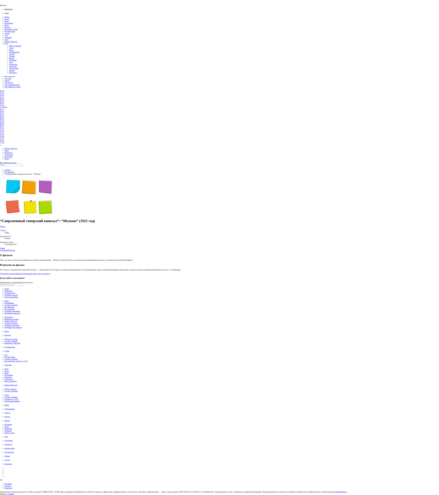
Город (7, 19)
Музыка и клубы (11, 29)
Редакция (8, 484)
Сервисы (8, 431)
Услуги (7, 460)
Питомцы (13, 60)
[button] (1, 145)
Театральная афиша (12, 401)
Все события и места (13, 87)
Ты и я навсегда (44, 274)
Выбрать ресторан (12, 319)
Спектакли (9, 155)
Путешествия (10, 31)
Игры (11, 50)
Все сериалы (9, 309)
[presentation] (1, 142)
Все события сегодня (8, 163)
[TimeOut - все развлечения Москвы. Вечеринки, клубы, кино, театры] (5, 3)
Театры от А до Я (11, 399)
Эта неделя (9, 83)
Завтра (7, 81)
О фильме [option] (4, 250)
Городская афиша (11, 297)
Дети (6, 40)
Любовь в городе (11, 295)
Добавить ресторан (12, 325)
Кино (7, 21)
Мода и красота (15, 46)
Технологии (14, 68)
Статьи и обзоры (11, 305)
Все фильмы (9, 172)
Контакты (13, 73)
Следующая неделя (12, 85)
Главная (8, 170)
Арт (6, 36)
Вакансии (8, 488)
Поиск (7, 17)
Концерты (8, 153)
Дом (10, 62)
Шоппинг (8, 429)
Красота (8, 27)
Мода (7, 25)
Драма (2, 248)
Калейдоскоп (10, 448)
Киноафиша (9, 303)
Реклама (8, 486)
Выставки (8, 157)
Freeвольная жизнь (30, 274)
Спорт (7, 33)
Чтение (12, 56)
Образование (14, 52)
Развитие (8, 377)
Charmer (11, 494)
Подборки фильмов (12, 311)
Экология (13, 66)
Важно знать (9, 433)
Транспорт (13, 64)
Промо (11, 71)
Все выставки (10, 357)
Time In (12, 54)
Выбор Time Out (11, 42)
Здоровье (8, 38)
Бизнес (12, 58)
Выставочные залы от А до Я (16, 361)
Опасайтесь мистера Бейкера (11, 274)
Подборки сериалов (12, 313)
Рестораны (9, 23)
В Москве (8, 291)
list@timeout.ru (341, 492)
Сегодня (8, 79)
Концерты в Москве (12, 343)
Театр (11, 48)
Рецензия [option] (11, 250)
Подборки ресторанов (13, 327)
